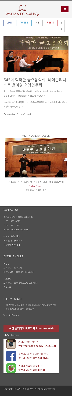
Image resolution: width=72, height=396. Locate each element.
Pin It (50, 23)
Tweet (23, 23)
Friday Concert (36, 186)
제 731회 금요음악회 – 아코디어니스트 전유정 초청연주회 (31, 305)
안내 (18, 236)
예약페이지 (17, 241)
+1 (37, 23)
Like (9, 23)
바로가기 (16, 245)
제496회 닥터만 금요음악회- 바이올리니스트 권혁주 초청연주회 (36, 182)
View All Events (11, 315)
